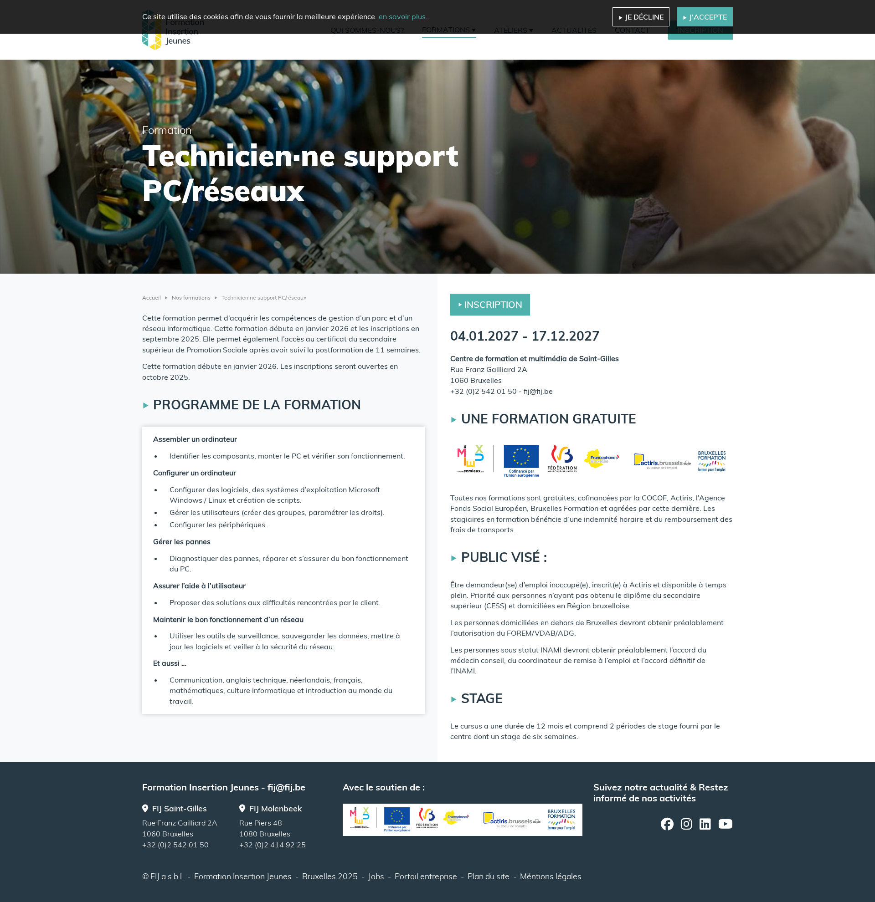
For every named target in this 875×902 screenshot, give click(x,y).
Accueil (151, 297)
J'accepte (708, 16)
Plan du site (489, 876)
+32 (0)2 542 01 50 (483, 391)
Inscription (493, 304)
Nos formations (191, 297)
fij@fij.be (538, 391)
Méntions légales (551, 876)
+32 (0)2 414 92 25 (272, 844)
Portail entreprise (426, 876)
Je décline (644, 16)
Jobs (376, 876)
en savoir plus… (405, 16)
